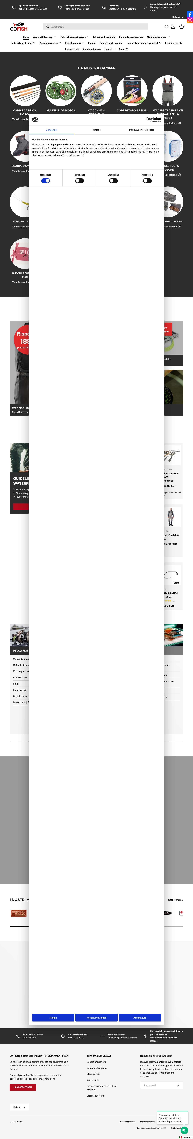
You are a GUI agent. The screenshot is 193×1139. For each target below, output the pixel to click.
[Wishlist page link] (166, 26)
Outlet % (123, 48)
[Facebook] (190, 14)
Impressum (93, 1079)
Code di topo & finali (21, 42)
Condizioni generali (97, 1061)
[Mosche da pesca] (25, 201)
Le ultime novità (173, 42)
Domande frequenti (97, 1067)
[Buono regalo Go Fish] (25, 253)
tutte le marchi (175, 899)
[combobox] (95, 26)
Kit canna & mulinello (104, 36)
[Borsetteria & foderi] (167, 201)
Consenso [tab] (51, 129)
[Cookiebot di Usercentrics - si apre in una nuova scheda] (148, 119)
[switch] (79, 180)
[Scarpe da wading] (25, 146)
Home (26, 36)
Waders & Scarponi (43, 36)
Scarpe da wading (25, 165)
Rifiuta (53, 1017)
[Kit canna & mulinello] (96, 90)
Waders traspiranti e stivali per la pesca (168, 114)
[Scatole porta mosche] (167, 146)
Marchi (108, 48)
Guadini (92, 42)
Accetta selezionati (96, 1017)
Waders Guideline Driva (170, 537)
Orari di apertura (95, 1095)
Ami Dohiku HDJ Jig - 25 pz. (169, 595)
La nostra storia (23, 1087)
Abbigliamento (73, 42)
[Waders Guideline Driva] (171, 517)
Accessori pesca (92, 48)
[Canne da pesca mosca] (25, 90)
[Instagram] (190, 20)
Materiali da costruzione (73, 36)
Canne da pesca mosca (131, 36)
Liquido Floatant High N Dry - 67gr (36, 1127)
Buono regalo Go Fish (25, 275)
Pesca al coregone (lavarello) (142, 42)
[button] (186, 1137)
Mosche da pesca (48, 42)
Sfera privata (93, 1073)
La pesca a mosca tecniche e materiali (151, 1128)
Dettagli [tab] (96, 129)
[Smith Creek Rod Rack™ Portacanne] (171, 455)
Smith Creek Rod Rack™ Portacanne (170, 477)
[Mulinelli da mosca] (60, 90)
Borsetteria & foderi (168, 221)
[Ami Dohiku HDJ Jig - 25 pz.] (171, 575)
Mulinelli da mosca (156, 36)
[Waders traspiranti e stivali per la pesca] (167, 90)
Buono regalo (72, 48)
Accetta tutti (139, 1017)
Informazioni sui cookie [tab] (141, 129)
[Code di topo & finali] (132, 90)
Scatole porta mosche (111, 42)
